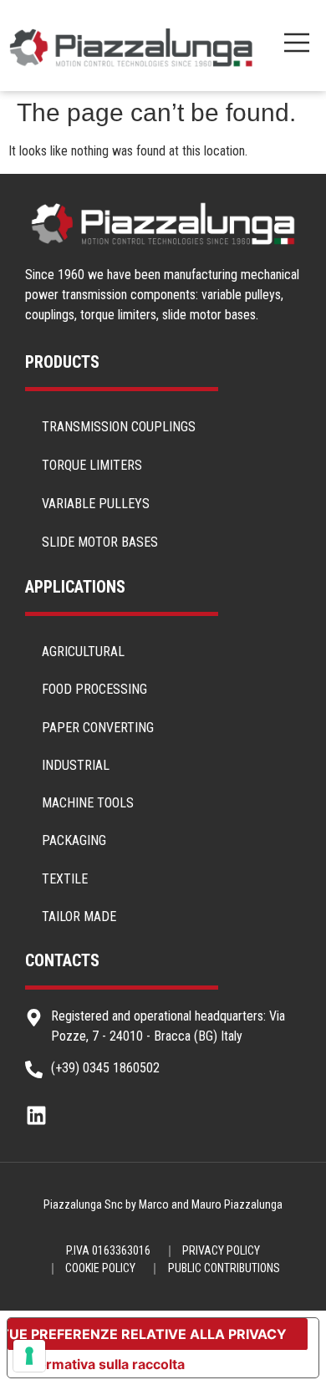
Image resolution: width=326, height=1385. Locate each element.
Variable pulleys (96, 504)
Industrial (76, 765)
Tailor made (79, 916)
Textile (65, 879)
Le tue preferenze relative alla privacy (147, 1334)
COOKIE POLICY (100, 1268)
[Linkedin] (36, 1116)
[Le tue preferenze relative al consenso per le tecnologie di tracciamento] (29, 1356)
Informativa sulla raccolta (103, 1364)
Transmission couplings (119, 427)
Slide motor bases (100, 542)
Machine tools (88, 803)
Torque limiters (92, 465)
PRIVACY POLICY (221, 1250)
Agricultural (83, 651)
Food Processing (94, 689)
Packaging (74, 840)
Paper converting (98, 728)
